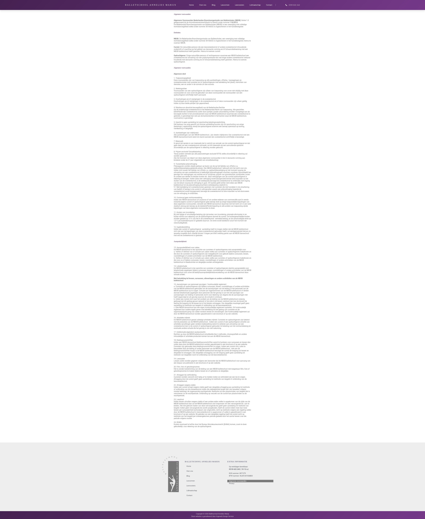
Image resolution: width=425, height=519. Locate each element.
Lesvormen (225, 5)
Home (191, 5)
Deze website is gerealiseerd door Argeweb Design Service (212, 516)
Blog (213, 5)
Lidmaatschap (255, 5)
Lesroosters (239, 5)
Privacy (231, 483)
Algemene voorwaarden (237, 481)
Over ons (202, 5)
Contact (269, 5)
